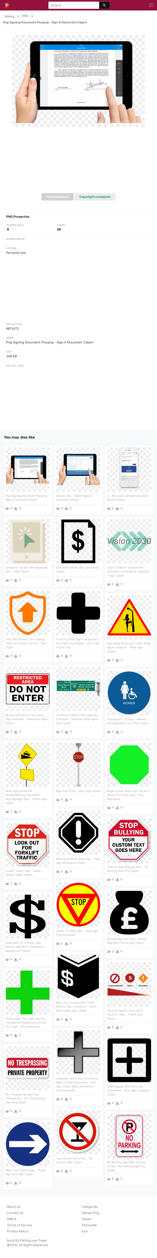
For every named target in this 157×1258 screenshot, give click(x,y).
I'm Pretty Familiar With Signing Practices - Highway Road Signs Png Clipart (77, 719)
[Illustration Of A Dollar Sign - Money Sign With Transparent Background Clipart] (28, 916)
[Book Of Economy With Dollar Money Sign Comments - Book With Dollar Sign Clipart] (78, 976)
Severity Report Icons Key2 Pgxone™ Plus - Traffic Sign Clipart (125, 1014)
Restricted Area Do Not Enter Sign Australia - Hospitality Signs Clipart (27, 719)
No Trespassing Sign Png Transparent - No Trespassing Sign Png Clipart (25, 1098)
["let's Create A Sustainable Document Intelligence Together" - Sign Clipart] (129, 541)
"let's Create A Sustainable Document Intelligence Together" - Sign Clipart (129, 571)
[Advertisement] (78, 162)
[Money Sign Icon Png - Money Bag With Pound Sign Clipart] (129, 912)
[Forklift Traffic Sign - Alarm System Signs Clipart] (28, 844)
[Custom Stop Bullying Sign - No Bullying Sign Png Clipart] (129, 840)
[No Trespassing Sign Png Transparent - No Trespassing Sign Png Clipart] (28, 1068)
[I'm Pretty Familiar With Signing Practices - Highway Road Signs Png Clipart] (78, 689)
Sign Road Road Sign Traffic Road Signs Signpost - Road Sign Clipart (129, 647)
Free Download (57, 197)
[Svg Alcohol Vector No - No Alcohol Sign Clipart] (78, 1132)
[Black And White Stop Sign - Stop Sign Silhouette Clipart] (78, 832)
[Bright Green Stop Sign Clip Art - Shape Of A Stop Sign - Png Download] (129, 764)
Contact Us (15, 1213)
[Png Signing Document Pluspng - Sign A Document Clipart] (78, 81)
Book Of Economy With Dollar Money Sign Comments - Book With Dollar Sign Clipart (76, 1006)
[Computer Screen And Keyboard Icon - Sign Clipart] (28, 541)
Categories (90, 1207)
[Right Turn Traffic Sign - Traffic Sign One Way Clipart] (28, 1144)
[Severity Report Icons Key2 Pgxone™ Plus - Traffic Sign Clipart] (129, 984)
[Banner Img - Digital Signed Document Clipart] (78, 469)
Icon (85, 1231)
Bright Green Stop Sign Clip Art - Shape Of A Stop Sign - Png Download (128, 795)
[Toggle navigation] (151, 5)
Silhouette (89, 1225)
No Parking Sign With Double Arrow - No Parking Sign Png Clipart (126, 1166)
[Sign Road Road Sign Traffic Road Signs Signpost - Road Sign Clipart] (129, 617)
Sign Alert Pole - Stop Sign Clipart (78, 791)
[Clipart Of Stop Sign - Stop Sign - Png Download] (78, 904)
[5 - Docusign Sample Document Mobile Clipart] (129, 469)
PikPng (9, 16)
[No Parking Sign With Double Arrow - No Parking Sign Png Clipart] (129, 1136)
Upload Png (90, 1213)
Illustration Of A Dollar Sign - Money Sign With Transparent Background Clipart (25, 946)
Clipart (87, 1219)
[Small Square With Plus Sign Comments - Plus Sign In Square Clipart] (129, 1060)
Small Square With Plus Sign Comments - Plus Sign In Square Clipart (128, 1090)
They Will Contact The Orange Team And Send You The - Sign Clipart (26, 643)
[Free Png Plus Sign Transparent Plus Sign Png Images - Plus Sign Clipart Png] (78, 613)
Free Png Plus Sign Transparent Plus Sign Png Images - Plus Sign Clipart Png (77, 643)
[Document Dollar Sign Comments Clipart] (78, 541)
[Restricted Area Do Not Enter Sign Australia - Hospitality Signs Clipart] (28, 689)
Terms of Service (20, 1225)
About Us (14, 1207)
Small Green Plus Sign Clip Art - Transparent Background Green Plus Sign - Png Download (26, 1022)
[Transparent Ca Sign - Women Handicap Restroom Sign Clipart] (129, 693)
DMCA (11, 1219)
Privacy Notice (17, 1231)
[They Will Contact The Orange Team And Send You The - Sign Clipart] (28, 613)
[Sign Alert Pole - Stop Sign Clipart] (78, 764)
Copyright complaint (95, 197)
